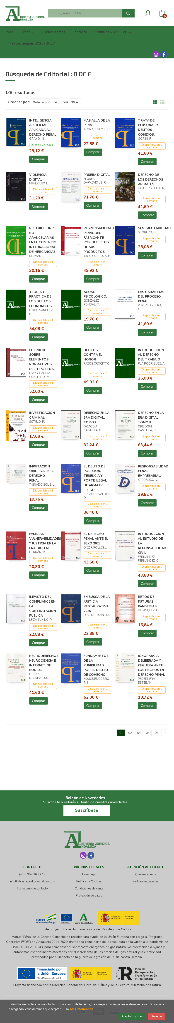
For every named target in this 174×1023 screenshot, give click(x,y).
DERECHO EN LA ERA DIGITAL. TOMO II (151, 418)
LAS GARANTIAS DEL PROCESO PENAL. (151, 297)
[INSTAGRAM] (155, 54)
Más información (81, 1009)
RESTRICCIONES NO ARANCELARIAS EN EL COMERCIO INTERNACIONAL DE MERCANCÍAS (42, 240)
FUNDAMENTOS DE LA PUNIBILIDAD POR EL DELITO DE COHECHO (96, 665)
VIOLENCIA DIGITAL (37, 177)
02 (130, 733)
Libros (26, 32)
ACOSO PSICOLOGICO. (95, 294)
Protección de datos (89, 896)
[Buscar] (128, 13)
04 (148, 733)
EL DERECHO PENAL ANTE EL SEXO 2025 (96, 539)
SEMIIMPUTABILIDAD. (155, 228)
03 (139, 733)
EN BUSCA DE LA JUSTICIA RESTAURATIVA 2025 (97, 604)
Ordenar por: (19, 102)
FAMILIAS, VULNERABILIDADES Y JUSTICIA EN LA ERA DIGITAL (45, 541)
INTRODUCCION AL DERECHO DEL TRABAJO (151, 355)
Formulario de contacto (32, 888)
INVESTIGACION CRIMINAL (42, 415)
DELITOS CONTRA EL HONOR (93, 355)
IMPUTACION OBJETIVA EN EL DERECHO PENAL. (41, 473)
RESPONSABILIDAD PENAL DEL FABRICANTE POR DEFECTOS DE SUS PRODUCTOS (99, 240)
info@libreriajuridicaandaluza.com (32, 881)
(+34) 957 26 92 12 (32, 874)
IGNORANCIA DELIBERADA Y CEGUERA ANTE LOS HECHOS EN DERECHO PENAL (151, 665)
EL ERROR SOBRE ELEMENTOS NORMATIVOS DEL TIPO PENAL (42, 359)
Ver (65, 102)
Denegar (156, 1016)
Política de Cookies (89, 881)
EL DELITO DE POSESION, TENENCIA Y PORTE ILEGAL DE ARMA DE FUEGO (95, 478)
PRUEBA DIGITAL (97, 175)
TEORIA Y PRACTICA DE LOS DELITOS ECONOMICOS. (41, 299)
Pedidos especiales (146, 881)
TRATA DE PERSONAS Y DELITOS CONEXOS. (148, 127)
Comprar (38, 159)
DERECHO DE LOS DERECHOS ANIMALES (150, 179)
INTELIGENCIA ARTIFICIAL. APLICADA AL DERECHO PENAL (42, 127)
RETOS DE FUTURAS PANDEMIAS (147, 601)
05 (156, 733)
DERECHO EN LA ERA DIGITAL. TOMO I (96, 418)
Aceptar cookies (132, 1016)
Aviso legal (89, 874)
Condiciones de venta (89, 888)
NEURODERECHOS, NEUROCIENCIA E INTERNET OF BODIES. (44, 663)
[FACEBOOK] (163, 54)
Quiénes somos (145, 874)
